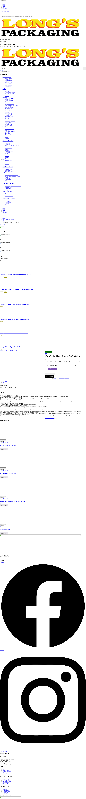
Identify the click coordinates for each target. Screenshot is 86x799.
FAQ (4, 769)
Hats (3, 221)
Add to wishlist (52, 374)
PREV (46, 353)
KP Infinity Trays (6, 783)
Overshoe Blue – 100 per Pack (8, 473)
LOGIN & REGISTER (4, 11)
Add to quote (49, 376)
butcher (60, 378)
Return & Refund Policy (7, 770)
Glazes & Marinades (7, 77)
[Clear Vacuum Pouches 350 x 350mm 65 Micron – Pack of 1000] (4, 286)
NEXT (46, 354)
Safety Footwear (8, 167)
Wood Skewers (7, 191)
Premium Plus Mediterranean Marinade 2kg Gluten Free (14, 319)
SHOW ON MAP (3, 751)
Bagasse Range (6, 782)
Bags (4, 109)
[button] (0, 38)
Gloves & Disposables (4, 442)
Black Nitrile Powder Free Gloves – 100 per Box (12, 501)
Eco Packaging (5, 146)
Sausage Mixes (5, 790)
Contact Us (5, 8)
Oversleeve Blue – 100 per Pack (8, 445)
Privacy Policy (5, 772)
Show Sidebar (3, 224)
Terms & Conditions (7, 771)
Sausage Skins (5, 792)
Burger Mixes (5, 793)
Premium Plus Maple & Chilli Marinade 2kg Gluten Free (14, 304)
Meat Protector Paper (7, 781)
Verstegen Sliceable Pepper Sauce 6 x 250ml (11, 347)
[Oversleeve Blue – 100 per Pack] (8, 437)
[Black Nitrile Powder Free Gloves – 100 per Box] (8, 493)
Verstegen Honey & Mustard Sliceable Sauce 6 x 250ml (14, 333)
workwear (67, 378)
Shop (4, 6)
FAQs (4, 382)
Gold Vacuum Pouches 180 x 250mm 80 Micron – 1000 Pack (15, 274)
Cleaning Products (8, 183)
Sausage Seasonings (7, 791)
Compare (46, 374)
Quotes (4, 9)
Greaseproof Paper (6, 780)
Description (5, 381)
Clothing (4, 159)
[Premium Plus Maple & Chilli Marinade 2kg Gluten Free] (4, 301)
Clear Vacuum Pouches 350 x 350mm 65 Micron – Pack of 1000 (16, 289)
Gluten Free (5, 789)
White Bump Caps (5, 529)
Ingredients (5, 97)
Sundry (4, 172)
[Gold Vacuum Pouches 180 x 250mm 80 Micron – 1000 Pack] (4, 271)
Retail (4, 89)
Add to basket (52, 368)
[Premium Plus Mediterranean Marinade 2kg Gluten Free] (4, 316)
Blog (3, 7)
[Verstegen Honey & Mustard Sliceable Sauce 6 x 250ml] (4, 330)
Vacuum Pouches (8, 141)
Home (4, 4)
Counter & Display (9, 199)
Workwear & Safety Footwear (8, 219)
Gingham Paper (6, 779)
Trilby (63, 378)
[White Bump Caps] (8, 521)
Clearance (4, 205)
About (4, 5)
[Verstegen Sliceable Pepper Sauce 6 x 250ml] (4, 344)
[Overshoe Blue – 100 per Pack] (8, 465)
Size (47, 365)
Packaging (5, 126)
